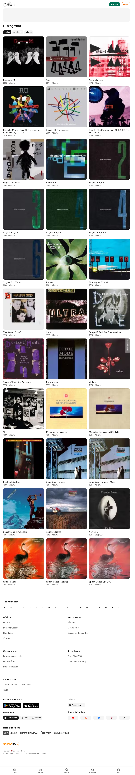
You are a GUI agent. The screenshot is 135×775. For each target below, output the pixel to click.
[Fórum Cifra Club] (10, 733)
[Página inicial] (9, 4)
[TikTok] (111, 718)
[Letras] (46, 732)
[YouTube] (73, 718)
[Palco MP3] (61, 733)
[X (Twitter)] (124, 718)
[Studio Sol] (12, 744)
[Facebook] (98, 718)
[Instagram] (85, 718)
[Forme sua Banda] (28, 733)
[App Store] (31, 705)
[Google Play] (12, 705)
